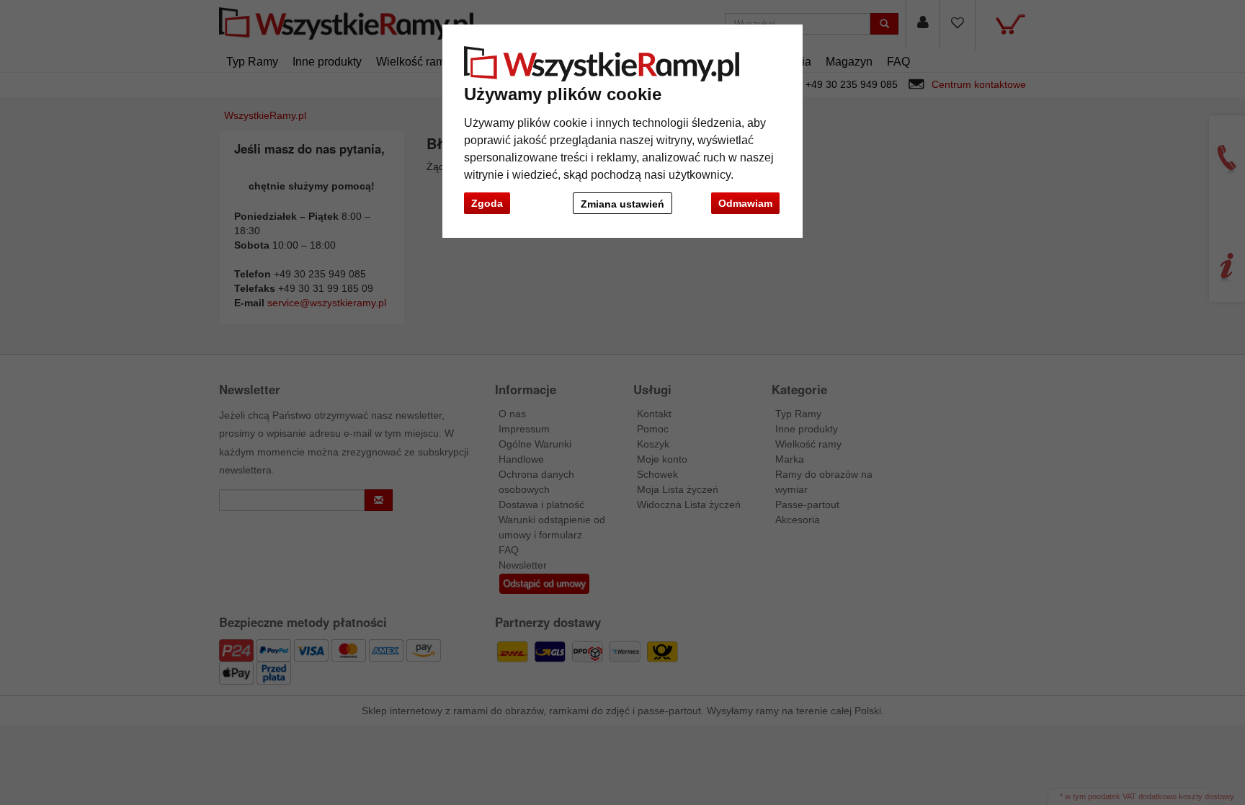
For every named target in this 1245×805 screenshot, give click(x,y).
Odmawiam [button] (745, 203)
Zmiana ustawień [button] (622, 204)
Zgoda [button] (487, 203)
